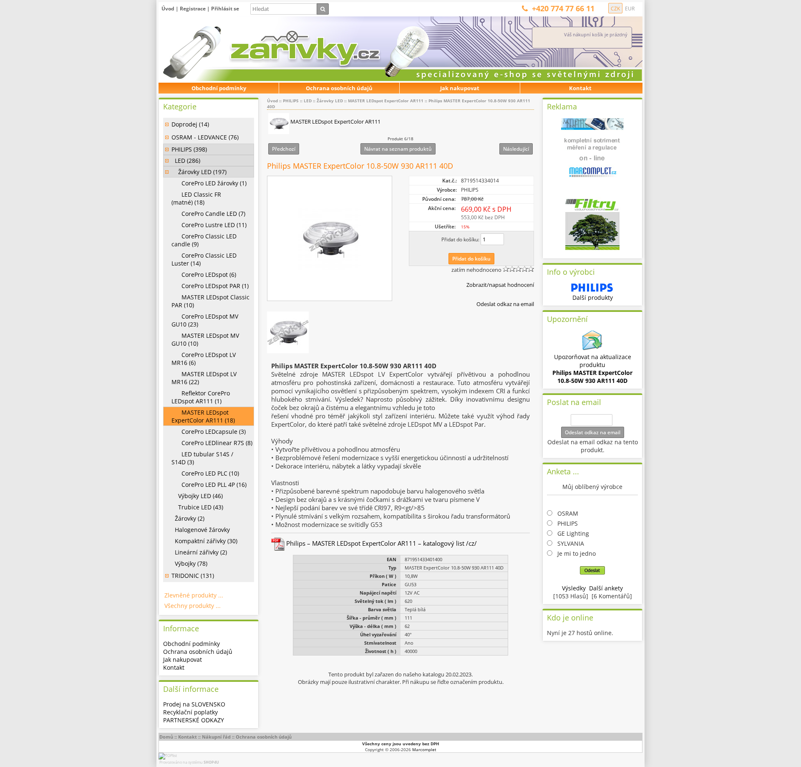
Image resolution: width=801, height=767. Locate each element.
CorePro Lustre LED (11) (209, 225)
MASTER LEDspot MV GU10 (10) (205, 339)
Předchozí (283, 148)
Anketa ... (563, 471)
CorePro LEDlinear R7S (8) (211, 443)
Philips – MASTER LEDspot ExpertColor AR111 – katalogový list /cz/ (381, 543)
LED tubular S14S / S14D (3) (202, 458)
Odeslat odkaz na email (505, 304)
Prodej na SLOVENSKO (194, 704)
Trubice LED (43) (197, 507)
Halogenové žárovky (200, 530)
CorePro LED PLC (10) (205, 473)
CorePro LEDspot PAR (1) (210, 286)
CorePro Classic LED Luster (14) (204, 259)
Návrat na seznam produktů (398, 148)
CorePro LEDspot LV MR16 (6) (203, 359)
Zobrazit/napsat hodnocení (500, 285)
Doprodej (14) (190, 124)
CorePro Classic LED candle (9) (204, 240)
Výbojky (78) (189, 563)
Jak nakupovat (459, 88)
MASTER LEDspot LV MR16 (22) (204, 378)
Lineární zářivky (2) (199, 552)
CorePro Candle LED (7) (208, 214)
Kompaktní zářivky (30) (204, 541)
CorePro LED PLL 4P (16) (209, 485)
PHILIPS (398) (189, 149)
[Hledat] (323, 9)
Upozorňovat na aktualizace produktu (592, 369)
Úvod (167, 8)
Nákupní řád (216, 737)
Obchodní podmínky (218, 88)
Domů (166, 737)
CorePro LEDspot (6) (203, 274)
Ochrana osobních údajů (339, 88)
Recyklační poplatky (190, 712)
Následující (516, 148)
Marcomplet (424, 749)
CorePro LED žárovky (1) (209, 183)
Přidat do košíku (471, 258)
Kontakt (580, 88)
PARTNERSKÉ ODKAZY (193, 720)
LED (308, 101)
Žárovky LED (330, 101)
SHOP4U (211, 762)
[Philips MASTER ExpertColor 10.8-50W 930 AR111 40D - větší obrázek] (329, 238)
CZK (615, 8)
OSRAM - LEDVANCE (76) (205, 137)
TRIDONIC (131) (192, 576)
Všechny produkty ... (192, 606)
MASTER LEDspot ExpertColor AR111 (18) (203, 416)
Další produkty (592, 297)
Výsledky (574, 588)
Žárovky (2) (187, 518)
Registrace (193, 8)
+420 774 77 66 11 (563, 8)
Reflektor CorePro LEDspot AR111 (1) (200, 397)
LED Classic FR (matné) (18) (196, 198)
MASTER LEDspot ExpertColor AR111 (385, 101)
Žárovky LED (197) (199, 172)
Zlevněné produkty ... (193, 595)
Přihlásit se (225, 8)
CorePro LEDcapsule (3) (208, 431)
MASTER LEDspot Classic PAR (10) (210, 301)
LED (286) (185, 161)
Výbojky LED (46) (197, 496)
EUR (630, 8)
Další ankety (606, 588)
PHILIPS (291, 101)
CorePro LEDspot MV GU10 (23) (204, 320)
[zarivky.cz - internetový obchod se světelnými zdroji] (252, 49)
